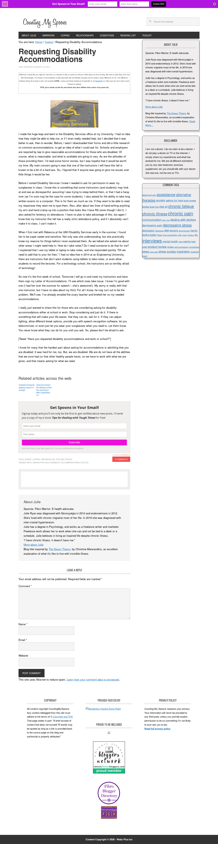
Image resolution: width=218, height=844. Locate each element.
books (145, 207)
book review (190, 200)
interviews (152, 240)
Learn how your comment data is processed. (93, 679)
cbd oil (163, 207)
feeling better (149, 235)
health (184, 235)
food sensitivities (170, 235)
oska (180, 241)
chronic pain (180, 213)
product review (157, 247)
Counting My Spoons (44, 22)
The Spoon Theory (59, 549)
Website (23, 655)
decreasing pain (152, 225)
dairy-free (166, 220)
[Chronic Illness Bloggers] (109, 772)
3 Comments (121, 459)
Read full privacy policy (157, 728)
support (195, 251)
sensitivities (194, 247)
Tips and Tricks (64, 459)
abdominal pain (149, 195)
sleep (145, 251)
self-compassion (181, 247)
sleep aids (154, 252)
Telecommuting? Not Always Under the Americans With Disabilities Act (44, 389)
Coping (36, 459)
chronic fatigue (181, 206)
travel (144, 255)
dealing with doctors (183, 219)
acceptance (166, 194)
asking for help (41, 462)
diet (166, 230)
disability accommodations (65, 462)
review (170, 247)
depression (148, 230)
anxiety (160, 200)
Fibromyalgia (48, 459)
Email (23, 640)
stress (162, 251)
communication (152, 220)
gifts (179, 235)
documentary (184, 230)
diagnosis (159, 230)
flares (159, 235)
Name (23, 624)
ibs (196, 235)
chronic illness (154, 213)
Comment (25, 586)
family (194, 230)
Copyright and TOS (63, 716)
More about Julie (33, 545)
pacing (187, 241)
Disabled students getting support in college (26, 387)
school (85, 462)
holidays (190, 235)
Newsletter (99, 81)
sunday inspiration (178, 251)
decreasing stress (177, 224)
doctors (174, 230)
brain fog (154, 206)
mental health (170, 241)
